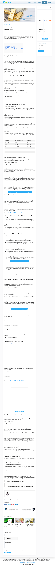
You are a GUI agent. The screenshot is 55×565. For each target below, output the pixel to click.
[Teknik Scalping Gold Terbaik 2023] (9, 520)
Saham (39, 2)
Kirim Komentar (7, 552)
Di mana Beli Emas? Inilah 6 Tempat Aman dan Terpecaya (16, 212)
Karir (34, 562)
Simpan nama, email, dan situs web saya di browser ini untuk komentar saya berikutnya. (16, 550)
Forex (35, 2)
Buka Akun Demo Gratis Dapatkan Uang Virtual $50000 (19, 260)
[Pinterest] (12, 504)
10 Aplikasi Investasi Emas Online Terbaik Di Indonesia (15, 230)
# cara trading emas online (17, 499)
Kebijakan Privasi (26, 562)
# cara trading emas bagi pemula (9, 499)
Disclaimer (21, 562)
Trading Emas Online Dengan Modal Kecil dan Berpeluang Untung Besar (19, 192)
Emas (45, 2)
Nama (6, 534)
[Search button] (50, 8)
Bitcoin (49, 2)
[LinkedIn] (16, 504)
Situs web (27, 534)
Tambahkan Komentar (8, 542)
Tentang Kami (31, 562)
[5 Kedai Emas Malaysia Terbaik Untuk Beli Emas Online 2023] (30, 520)
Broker (29, 2)
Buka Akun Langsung (24, 309)
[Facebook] (5, 504)
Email (16, 534)
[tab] (19, 481)
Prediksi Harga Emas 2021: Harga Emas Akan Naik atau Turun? (16, 380)
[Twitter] (9, 504)
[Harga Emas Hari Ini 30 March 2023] (19, 520)
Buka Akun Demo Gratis (15, 309)
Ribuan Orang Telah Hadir (20, 411)
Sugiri (5, 31)
